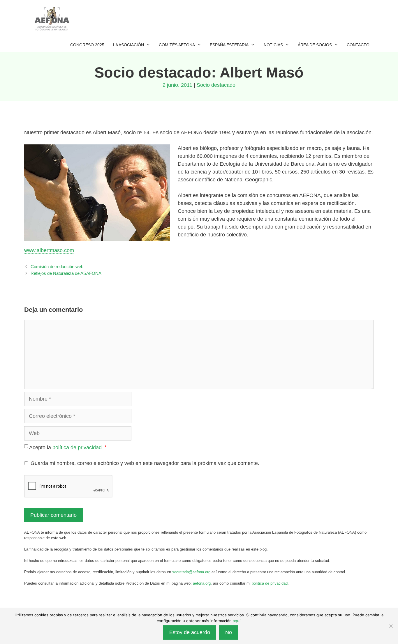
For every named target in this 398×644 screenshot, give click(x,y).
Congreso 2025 (87, 45)
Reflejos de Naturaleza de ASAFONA (66, 273)
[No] (391, 626)
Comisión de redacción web (57, 266)
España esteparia (229, 45)
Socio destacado (216, 85)
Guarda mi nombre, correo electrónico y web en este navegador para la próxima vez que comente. (145, 463)
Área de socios (315, 45)
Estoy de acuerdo (189, 632)
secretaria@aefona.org (191, 572)
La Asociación (128, 45)
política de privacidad (77, 447)
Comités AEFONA (177, 45)
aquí (236, 620)
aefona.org (202, 583)
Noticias (273, 45)
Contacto (358, 45)
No (228, 632)
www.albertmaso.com (49, 250)
